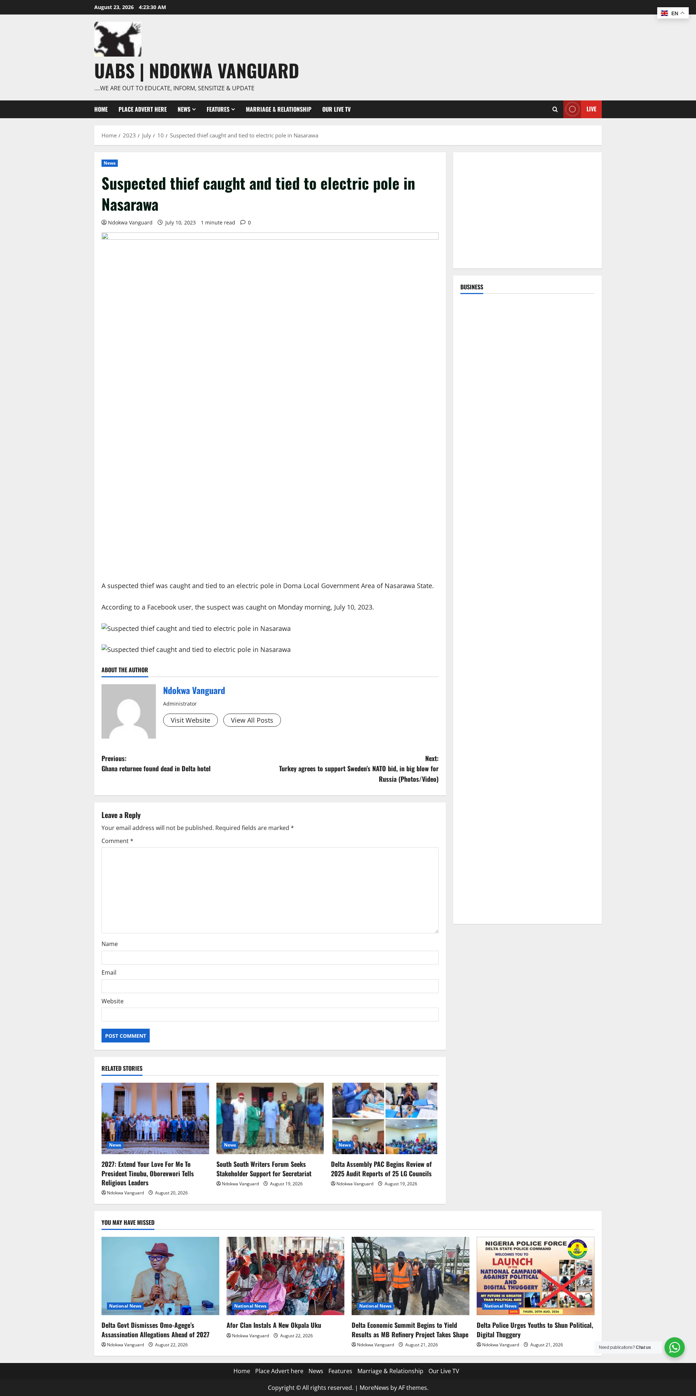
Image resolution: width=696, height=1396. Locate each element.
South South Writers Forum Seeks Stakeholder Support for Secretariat (263, 1168)
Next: (359, 768)
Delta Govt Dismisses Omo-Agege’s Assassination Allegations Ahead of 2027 (156, 1329)
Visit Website (190, 720)
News (184, 109)
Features (218, 109)
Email (109, 972)
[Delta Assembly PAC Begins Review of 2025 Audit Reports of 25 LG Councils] (385, 1119)
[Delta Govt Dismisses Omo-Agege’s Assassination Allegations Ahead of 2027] (160, 1276)
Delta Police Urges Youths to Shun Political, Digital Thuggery (535, 1329)
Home (101, 109)
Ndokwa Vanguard (130, 222)
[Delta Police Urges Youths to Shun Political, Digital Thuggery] (535, 1276)
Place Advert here (143, 109)
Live (591, 108)
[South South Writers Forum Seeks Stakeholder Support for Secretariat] (270, 1119)
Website (113, 1001)
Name (110, 944)
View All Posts (252, 720)
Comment (117, 841)
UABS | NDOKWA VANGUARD (196, 70)
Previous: (156, 763)
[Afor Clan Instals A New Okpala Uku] (285, 1276)
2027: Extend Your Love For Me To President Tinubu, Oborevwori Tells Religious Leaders (148, 1173)
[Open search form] (555, 109)
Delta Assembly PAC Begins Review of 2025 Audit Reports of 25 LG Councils (381, 1168)
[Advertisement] (527, 210)
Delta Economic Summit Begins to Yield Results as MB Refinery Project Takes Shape (410, 1329)
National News (125, 1306)
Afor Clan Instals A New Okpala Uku (274, 1325)
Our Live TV (336, 109)
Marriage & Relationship (278, 109)
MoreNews (374, 1388)
